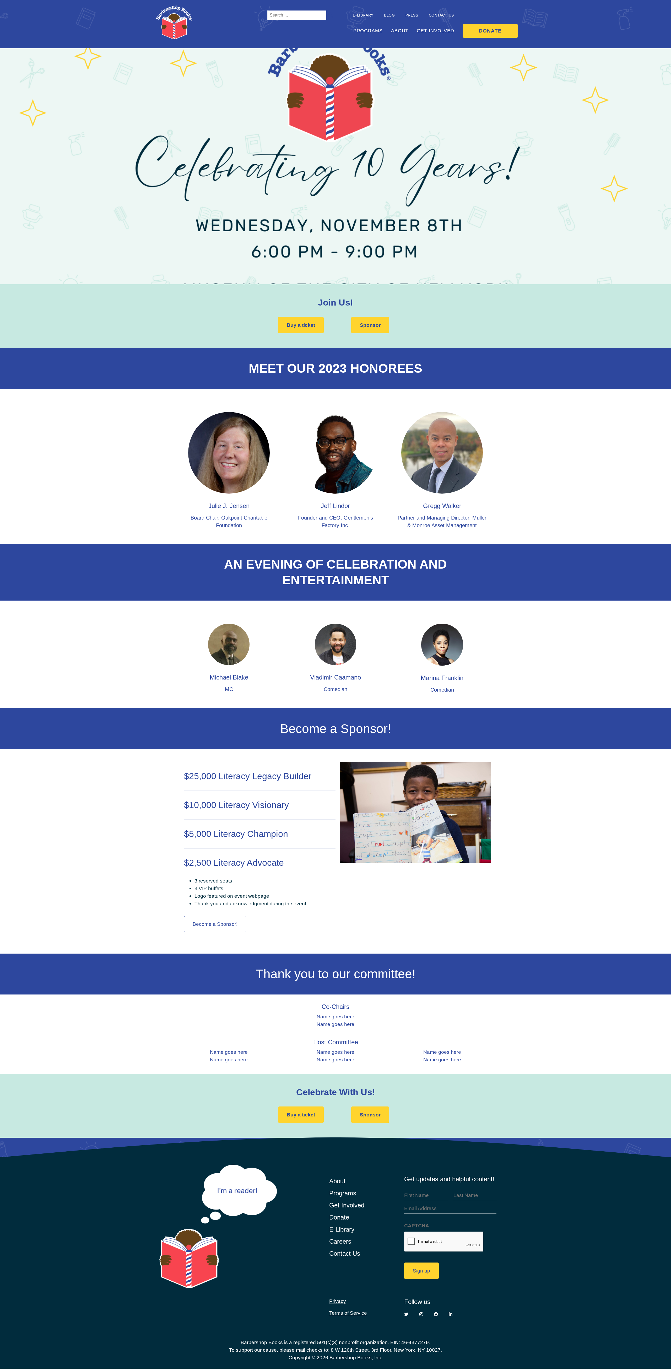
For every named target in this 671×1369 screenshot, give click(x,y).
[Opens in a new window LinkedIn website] (450, 1314)
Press (411, 15)
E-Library (341, 1229)
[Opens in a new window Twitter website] (406, 1314)
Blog (389, 15)
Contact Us (441, 15)
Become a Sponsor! (215, 924)
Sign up (421, 1271)
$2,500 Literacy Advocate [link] (234, 863)
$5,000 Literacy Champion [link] (236, 834)
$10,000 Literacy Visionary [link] (236, 805)
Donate (490, 31)
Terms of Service (348, 1313)
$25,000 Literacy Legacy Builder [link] (247, 776)
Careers (340, 1241)
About (400, 30)
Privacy (337, 1301)
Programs (368, 30)
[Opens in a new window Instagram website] (421, 1314)
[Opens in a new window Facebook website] (436, 1314)
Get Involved (435, 30)
